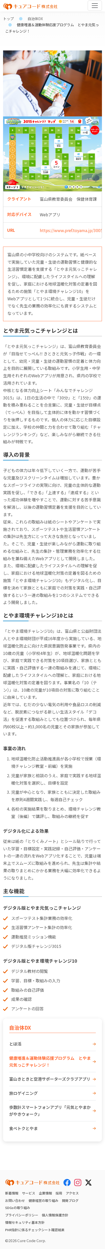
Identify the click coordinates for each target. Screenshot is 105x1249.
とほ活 (15, 1044)
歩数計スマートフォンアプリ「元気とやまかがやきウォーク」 (50, 1110)
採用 (59, 1193)
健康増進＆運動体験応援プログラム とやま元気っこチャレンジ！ (50, 1061)
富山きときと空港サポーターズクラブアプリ (49, 1079)
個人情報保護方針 (55, 1215)
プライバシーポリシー (21, 1215)
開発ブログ (70, 1200)
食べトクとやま (23, 1128)
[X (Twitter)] (88, 1181)
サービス (28, 1193)
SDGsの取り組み (17, 1207)
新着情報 (11, 1193)
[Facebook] (67, 1182)
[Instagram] (77, 1182)
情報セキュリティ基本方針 (25, 1222)
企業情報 (45, 1193)
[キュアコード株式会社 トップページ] (32, 1182)
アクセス (72, 1193)
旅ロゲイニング (23, 1093)
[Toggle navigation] (95, 6)
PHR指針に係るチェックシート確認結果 (34, 1229)
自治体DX (35, 18)
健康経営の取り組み (43, 1200)
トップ (8, 18)
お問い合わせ (15, 1200)
